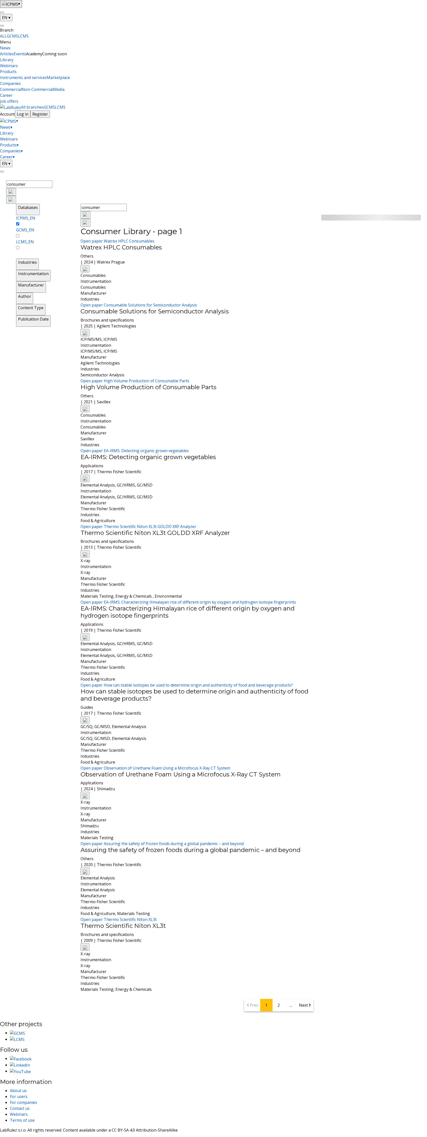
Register (40, 114)
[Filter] (11, 200)
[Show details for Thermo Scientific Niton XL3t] (85, 947)
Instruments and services (23, 77)
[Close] (2, 25)
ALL (3, 36)
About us (18, 1090)
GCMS (12, 36)
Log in (22, 114)
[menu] (2, 12)
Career (6, 95)
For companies (23, 1102)
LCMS (23, 36)
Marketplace (58, 77)
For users (18, 1096)
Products (8, 71)
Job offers (9, 101)
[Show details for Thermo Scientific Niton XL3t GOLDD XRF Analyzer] (85, 554)
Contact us (20, 1108)
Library (6, 59)
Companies (10, 83)
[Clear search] (11, 192)
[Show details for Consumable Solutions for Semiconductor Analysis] (85, 332)
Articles (7, 54)
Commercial (11, 89)
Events (20, 54)
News (5, 48)
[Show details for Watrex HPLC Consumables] (85, 268)
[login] (2, 171)
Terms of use (22, 1120)
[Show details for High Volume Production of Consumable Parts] (85, 408)
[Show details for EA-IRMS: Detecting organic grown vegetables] (85, 478)
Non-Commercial (37, 89)
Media (58, 89)
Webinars (9, 65)
